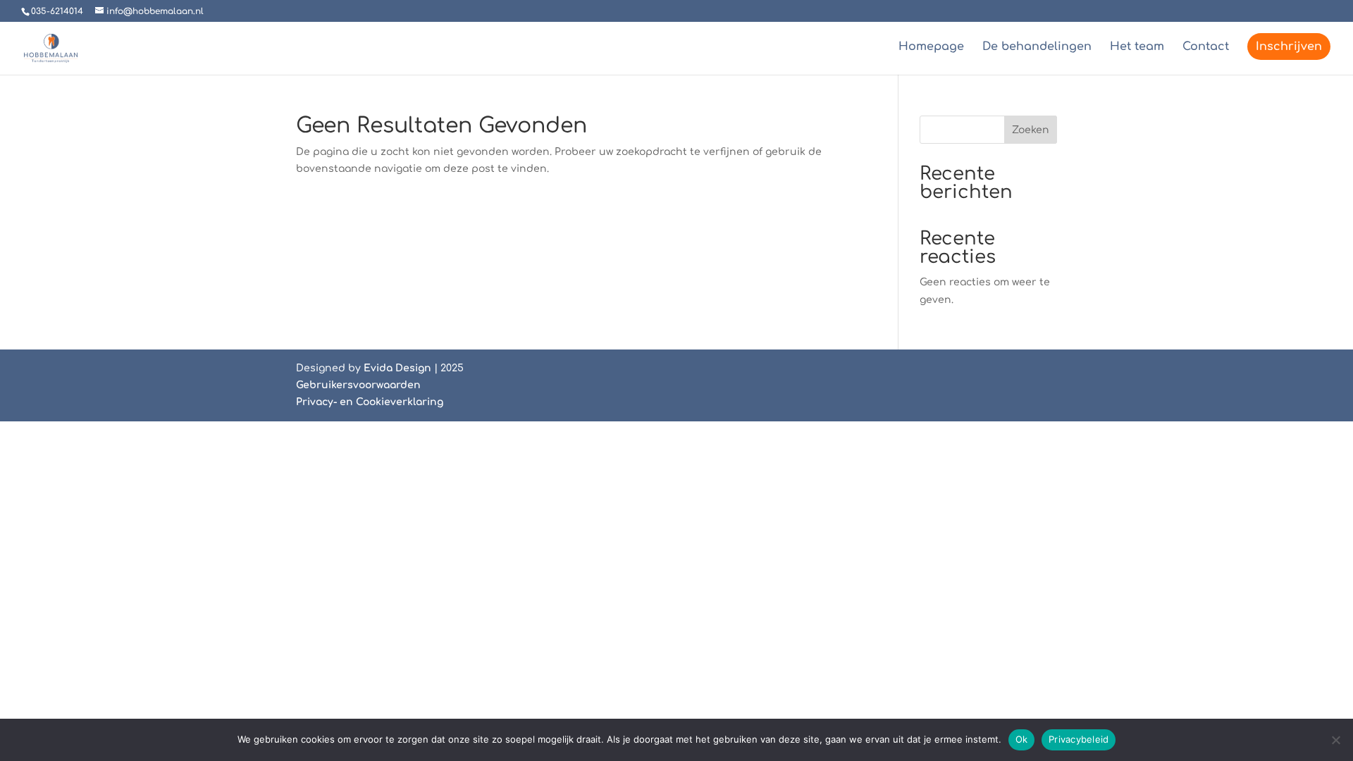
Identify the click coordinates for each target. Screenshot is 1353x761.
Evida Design (397, 368)
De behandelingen (1037, 47)
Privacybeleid (1078, 739)
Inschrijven (1289, 46)
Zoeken (1030, 130)
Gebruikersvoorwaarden (358, 385)
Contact (1205, 47)
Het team (1137, 47)
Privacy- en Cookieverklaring (369, 402)
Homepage (931, 47)
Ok (1021, 739)
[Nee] (1335, 740)
